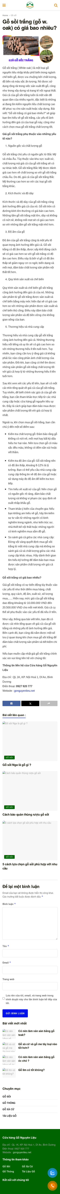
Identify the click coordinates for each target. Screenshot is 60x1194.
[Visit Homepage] (30, 5)
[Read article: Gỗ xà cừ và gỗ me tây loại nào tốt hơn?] (9, 1047)
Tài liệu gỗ (9, 1115)
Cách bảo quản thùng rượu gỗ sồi (25, 814)
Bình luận (9, 904)
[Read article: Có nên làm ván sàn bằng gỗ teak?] (9, 1034)
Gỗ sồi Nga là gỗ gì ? (16, 765)
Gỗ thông (8, 1103)
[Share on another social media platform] (49, 703)
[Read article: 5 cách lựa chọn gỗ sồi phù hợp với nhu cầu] (30, 840)
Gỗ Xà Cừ (8, 1109)
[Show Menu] (4, 5)
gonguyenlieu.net (24, 690)
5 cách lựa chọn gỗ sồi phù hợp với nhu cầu (29, 866)
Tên (5, 946)
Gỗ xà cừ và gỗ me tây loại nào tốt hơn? (37, 1046)
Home (5, 15)
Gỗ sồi (13, 15)
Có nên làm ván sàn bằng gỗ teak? (36, 1033)
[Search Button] (56, 5)
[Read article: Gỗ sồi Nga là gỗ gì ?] (30, 741)
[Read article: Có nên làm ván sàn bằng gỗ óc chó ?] (9, 1060)
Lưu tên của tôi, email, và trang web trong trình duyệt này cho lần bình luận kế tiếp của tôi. (31, 999)
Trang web (8, 979)
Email (6, 962)
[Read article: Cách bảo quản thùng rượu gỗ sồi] (30, 791)
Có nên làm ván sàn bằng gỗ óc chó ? (36, 1059)
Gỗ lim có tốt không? (31, 1070)
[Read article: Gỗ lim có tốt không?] (9, 1073)
